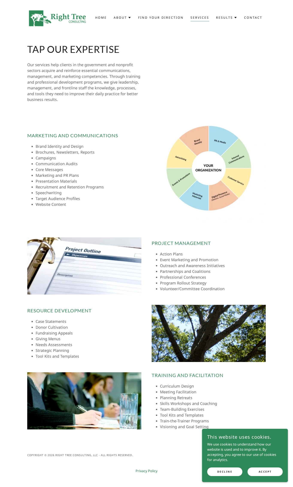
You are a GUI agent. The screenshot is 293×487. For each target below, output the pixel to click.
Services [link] (199, 17)
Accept (265, 471)
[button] (122, 17)
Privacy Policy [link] (146, 471)
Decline (225, 471)
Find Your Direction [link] (161, 17)
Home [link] (101, 17)
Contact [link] (253, 17)
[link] (57, 17)
